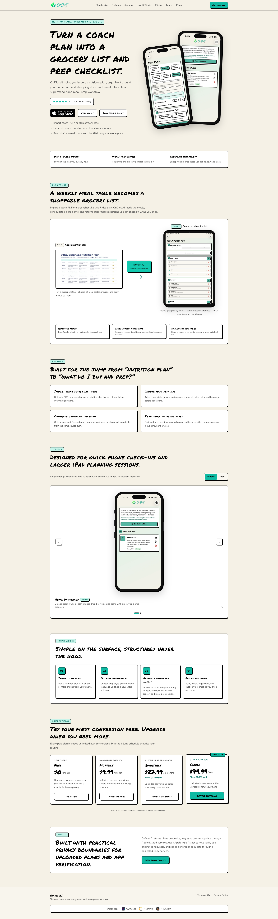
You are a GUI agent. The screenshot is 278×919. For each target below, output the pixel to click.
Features (116, 5)
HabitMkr (148, 908)
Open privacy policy (155, 860)
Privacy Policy (221, 895)
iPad (222, 476)
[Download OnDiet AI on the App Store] (62, 113)
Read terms (87, 113)
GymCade (131, 908)
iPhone (211, 476)
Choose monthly (116, 796)
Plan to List (102, 5)
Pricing (158, 5)
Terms (169, 5)
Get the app (218, 5)
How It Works (144, 5)
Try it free (71, 796)
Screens (129, 5)
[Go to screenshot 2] (140, 613)
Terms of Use (204, 895)
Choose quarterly (161, 796)
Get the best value (207, 795)
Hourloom (166, 908)
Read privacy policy (113, 113)
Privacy (180, 5)
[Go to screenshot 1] (136, 613)
